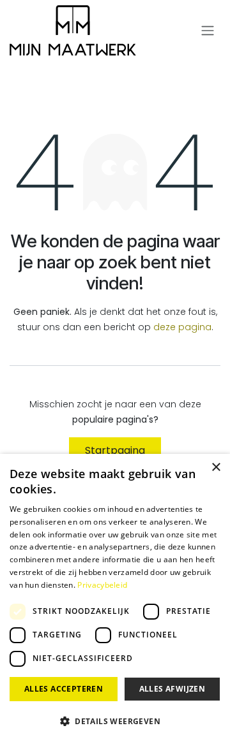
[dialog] (115, 598)
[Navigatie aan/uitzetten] (207, 31)
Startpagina (115, 450)
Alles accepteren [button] (63, 688)
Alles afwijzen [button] (172, 688)
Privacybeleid (102, 584)
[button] (115, 721)
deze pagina (182, 327)
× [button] (215, 467)
